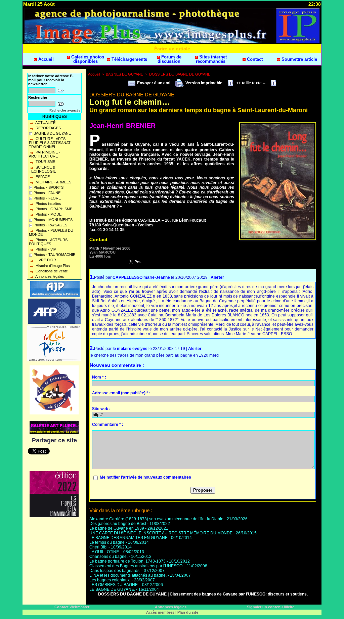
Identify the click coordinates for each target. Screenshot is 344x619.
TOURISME (45, 162)
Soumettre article (298, 59)
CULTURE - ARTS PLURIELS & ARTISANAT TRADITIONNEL (50, 143)
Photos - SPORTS (48, 187)
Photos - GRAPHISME (53, 209)
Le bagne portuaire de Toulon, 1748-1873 (127, 561)
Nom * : (99, 377)
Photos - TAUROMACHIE (54, 255)
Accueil (45, 59)
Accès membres (160, 612)
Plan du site (187, 612)
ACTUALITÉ (45, 123)
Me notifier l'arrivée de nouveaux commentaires (145, 477)
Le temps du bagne (107, 542)
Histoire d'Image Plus (52, 266)
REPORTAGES (48, 128)
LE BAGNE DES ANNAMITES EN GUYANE (128, 537)
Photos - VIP (45, 249)
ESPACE (42, 177)
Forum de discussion (169, 59)
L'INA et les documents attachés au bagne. (128, 575)
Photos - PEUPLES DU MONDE (51, 232)
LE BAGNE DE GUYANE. (112, 589)
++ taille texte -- (250, 83)
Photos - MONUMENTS (53, 220)
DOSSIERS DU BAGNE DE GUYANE (179, 74)
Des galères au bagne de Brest (117, 523)
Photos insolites (48, 204)
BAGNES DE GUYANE (52, 133)
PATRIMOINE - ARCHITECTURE (44, 154)
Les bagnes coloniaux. (110, 580)
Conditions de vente (51, 271)
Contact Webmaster (71, 607)
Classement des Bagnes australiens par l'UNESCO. (136, 566)
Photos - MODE (48, 214)
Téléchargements (128, 59)
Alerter (217, 277)
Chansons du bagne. (108, 556)
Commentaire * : (107, 424)
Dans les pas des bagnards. (114, 570)
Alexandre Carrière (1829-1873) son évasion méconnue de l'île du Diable (156, 519)
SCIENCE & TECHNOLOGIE (42, 169)
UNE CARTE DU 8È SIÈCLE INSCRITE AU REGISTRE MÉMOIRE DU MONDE (160, 533)
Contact (254, 59)
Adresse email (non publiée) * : (121, 393)
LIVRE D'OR (45, 260)
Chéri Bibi (99, 547)
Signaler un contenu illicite (270, 607)
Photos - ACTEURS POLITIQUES (48, 242)
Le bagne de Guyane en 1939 (116, 528)
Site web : (101, 408)
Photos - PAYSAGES (50, 225)
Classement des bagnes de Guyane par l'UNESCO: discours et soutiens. (239, 594)
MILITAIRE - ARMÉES (53, 182)
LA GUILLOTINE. (104, 551)
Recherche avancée (65, 110)
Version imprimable (203, 83)
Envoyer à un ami (153, 83)
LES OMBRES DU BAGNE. (114, 584)
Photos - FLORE (47, 198)
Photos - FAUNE (47, 193)
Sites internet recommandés (211, 59)
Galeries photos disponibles (87, 59)
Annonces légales (49, 276)
